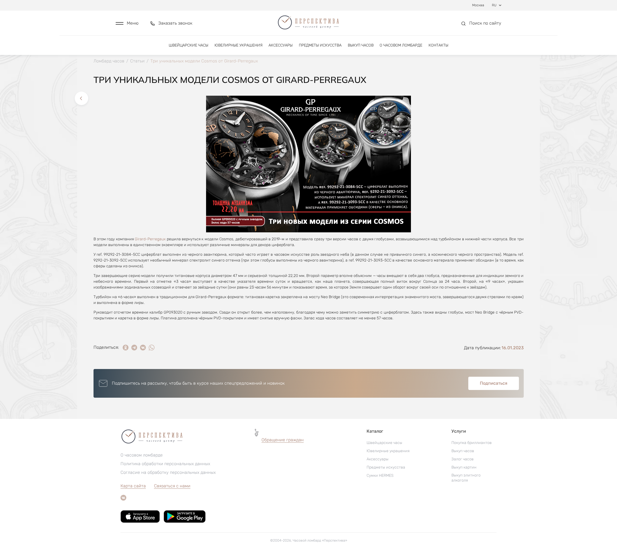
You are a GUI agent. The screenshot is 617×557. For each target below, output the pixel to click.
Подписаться (493, 383)
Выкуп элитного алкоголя (466, 478)
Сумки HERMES (380, 475)
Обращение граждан (283, 440)
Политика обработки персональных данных (165, 463)
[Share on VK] (143, 347)
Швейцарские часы (188, 45)
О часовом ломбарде (401, 45)
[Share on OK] (125, 347)
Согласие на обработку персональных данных (168, 472)
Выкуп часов (361, 45)
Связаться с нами (172, 486)
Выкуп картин (463, 467)
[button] (127, 23)
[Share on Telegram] (134, 347)
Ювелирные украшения (238, 45)
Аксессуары (280, 45)
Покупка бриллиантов (471, 442)
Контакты (438, 45)
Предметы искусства (320, 45)
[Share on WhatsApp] (151, 347)
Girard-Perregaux (150, 239)
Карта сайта (133, 486)
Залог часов (462, 459)
